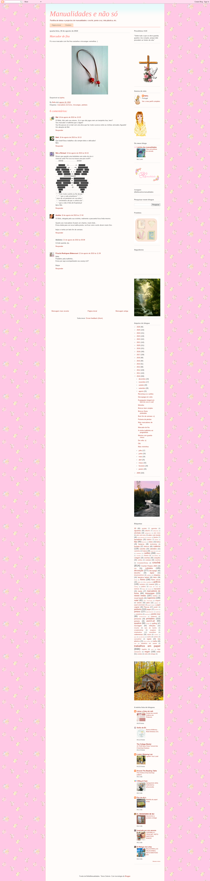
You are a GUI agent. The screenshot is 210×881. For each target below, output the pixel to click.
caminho (137, 551)
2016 (139, 358)
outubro (141, 385)
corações (157, 558)
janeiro (141, 469)
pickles (156, 609)
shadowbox (138, 632)
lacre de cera (153, 586)
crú (135, 568)
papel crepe (151, 605)
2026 (139, 327)
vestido (139, 654)
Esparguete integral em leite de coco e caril (146, 401)
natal (136, 600)
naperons (151, 598)
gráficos (156, 582)
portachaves (142, 616)
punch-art (151, 621)
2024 (139, 333)
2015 (139, 361)
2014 (139, 364)
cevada (138, 555)
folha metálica (147, 582)
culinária (149, 568)
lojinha (62, 98)
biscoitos (144, 542)
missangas (77, 105)
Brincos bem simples (145, 408)
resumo (136, 628)
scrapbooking (138, 630)
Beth (57, 137)
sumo (149, 637)
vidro (146, 654)
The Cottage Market (144, 744)
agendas (154, 528)
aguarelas (137, 531)
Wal (57, 117)
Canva (144, 551)
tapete (149, 639)
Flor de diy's (141, 797)
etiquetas (157, 575)
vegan (147, 652)
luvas (149, 589)
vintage (152, 654)
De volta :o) (142, 440)
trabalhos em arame (149, 643)
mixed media (140, 596)
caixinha (142, 549)
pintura (137, 612)
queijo (147, 623)
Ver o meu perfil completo (151, 101)
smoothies (152, 632)
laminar (136, 589)
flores (142, 580)
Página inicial (56, 25)
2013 (139, 367)
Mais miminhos (143, 447)
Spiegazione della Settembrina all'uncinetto (152, 785)
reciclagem (138, 626)
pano (148, 603)
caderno (156, 546)
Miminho (141, 405)
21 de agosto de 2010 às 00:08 (74, 240)
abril (140, 460)
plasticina (139, 614)
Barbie (156, 537)
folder (139, 582)
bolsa (158, 542)
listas (143, 589)
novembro (142, 382)
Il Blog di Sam (142, 781)
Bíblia (156, 539)
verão (158, 652)
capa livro (153, 551)
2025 (139, 330)
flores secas (155, 580)
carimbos (138, 553)
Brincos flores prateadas (143, 412)
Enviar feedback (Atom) (94, 318)
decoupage (153, 571)
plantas (158, 611)
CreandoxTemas (142, 563)
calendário (153, 549)
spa (135, 637)
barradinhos (138, 539)
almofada (137, 533)
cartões (147, 553)
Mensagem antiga (122, 311)
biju (135, 542)
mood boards (138, 598)
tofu (135, 643)
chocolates (155, 555)
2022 (139, 339)
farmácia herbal (143, 577)
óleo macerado (148, 600)
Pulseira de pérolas (145, 419)
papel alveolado (139, 605)
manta (140, 591)
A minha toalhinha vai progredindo (145, 431)
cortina (140, 560)
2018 (139, 351)
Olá (139, 443)
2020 (139, 345)
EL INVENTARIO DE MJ (145, 814)
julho (140, 450)
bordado (137, 546)
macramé (157, 589)
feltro (155, 577)
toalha (155, 641)
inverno (151, 584)
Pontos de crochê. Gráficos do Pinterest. (152, 715)
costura (148, 560)
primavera (137, 619)
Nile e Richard (61, 153)
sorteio (156, 634)
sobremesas (138, 634)
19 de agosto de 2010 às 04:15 (78, 153)
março (141, 463)
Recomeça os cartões (145, 394)
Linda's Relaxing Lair (145, 754)
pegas (149, 609)
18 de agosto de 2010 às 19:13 (70, 137)
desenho (137, 573)
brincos (146, 546)
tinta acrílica (147, 641)
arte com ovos (141, 535)
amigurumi (148, 533)
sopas (149, 634)
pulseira (137, 621)
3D (135, 528)
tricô (152, 649)
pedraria (84, 105)
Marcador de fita (143, 427)
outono (139, 603)
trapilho (144, 649)
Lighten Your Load (152, 756)
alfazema (155, 530)
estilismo (149, 575)
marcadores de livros (64, 105)
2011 (139, 373)
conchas (147, 558)
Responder (59, 130)
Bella (146, 96)
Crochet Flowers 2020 (149, 566)
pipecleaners (149, 611)
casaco (158, 553)
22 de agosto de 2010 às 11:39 (90, 253)
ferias (135, 579)
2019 (139, 348)
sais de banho (150, 628)
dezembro (142, 379)
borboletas (153, 544)
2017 (139, 355)
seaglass (153, 630)
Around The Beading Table (147, 771)
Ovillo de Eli (141, 728)
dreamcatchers (139, 575)
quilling (154, 623)
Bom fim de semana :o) (146, 416)
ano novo (157, 533)
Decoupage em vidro (145, 397)
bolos (151, 542)
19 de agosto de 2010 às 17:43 (72, 215)
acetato (144, 528)
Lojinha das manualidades (147, 147)
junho (141, 453)
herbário (142, 584)
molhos (155, 596)
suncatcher (137, 639)
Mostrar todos (156, 861)
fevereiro (142, 466)
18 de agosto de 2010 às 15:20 (70, 117)
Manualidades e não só (84, 14)
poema (147, 614)
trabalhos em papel (147, 646)
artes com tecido (154, 535)
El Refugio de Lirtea (144, 847)
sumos (156, 637)
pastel (156, 607)
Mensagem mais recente (60, 311)
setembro (142, 388)
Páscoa (146, 607)
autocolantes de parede (144, 537)
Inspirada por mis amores (146, 830)
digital (152, 573)
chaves (146, 555)
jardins (143, 586)
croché (156, 562)
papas (156, 602)
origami (157, 600)
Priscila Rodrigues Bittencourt (67, 253)
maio (141, 457)
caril (159, 551)
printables (150, 619)
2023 (139, 336)
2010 (139, 376)
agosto (141, 391)
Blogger (127, 876)
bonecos (141, 544)
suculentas (142, 637)
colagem (137, 558)
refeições (152, 626)
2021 (139, 342)
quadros (137, 623)
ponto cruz (155, 614)
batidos (149, 539)
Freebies (68, 25)
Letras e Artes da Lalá (145, 711)
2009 (139, 473)
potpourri (154, 616)
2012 (139, 370)
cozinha (157, 560)
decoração (138, 571)
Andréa (58, 215)
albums (147, 530)
